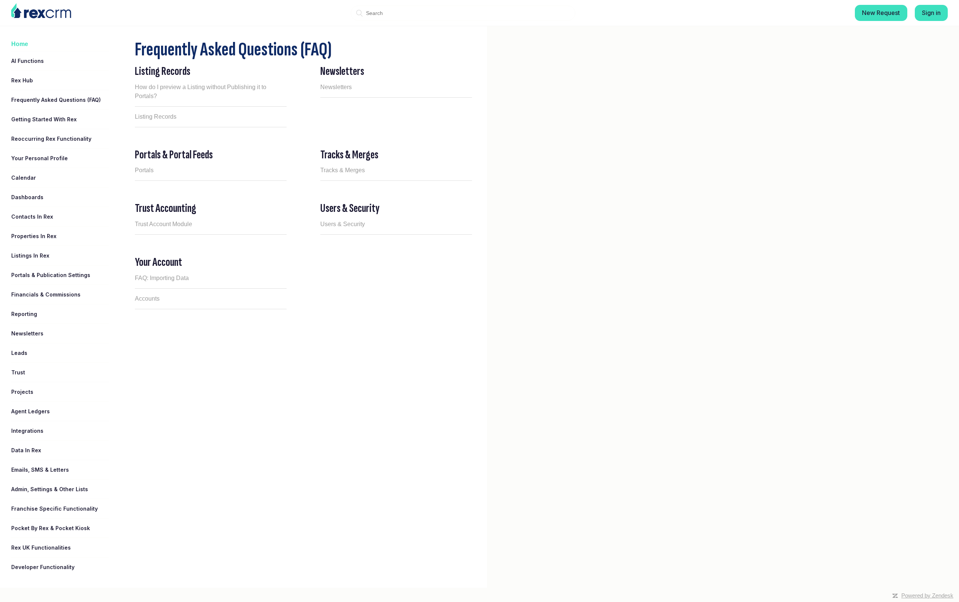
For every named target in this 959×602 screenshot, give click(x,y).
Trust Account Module (163, 224)
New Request (881, 12)
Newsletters (342, 71)
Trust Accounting (165, 208)
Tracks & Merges (349, 155)
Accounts (147, 298)
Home (19, 44)
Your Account (158, 262)
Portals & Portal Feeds (174, 155)
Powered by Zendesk (927, 595)
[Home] (41, 10)
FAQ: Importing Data (162, 278)
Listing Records (162, 71)
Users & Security (349, 208)
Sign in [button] (931, 12)
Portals (144, 170)
